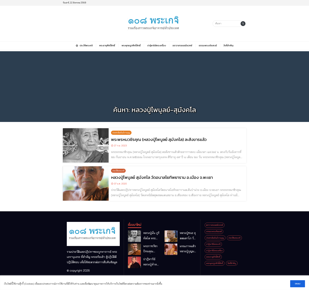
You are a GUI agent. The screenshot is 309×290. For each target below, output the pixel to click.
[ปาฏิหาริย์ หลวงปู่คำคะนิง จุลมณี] (134, 262)
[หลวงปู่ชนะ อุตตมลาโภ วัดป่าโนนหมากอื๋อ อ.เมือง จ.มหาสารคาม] (170, 236)
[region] (154, 282)
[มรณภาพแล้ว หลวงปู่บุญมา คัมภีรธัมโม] (170, 249)
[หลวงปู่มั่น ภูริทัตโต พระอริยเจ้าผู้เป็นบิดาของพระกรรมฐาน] (134, 236)
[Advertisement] (154, 73)
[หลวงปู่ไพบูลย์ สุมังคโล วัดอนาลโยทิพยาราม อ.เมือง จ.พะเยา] (86, 183)
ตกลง (297, 283)
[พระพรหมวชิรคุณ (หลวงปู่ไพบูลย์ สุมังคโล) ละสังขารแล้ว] (86, 145)
